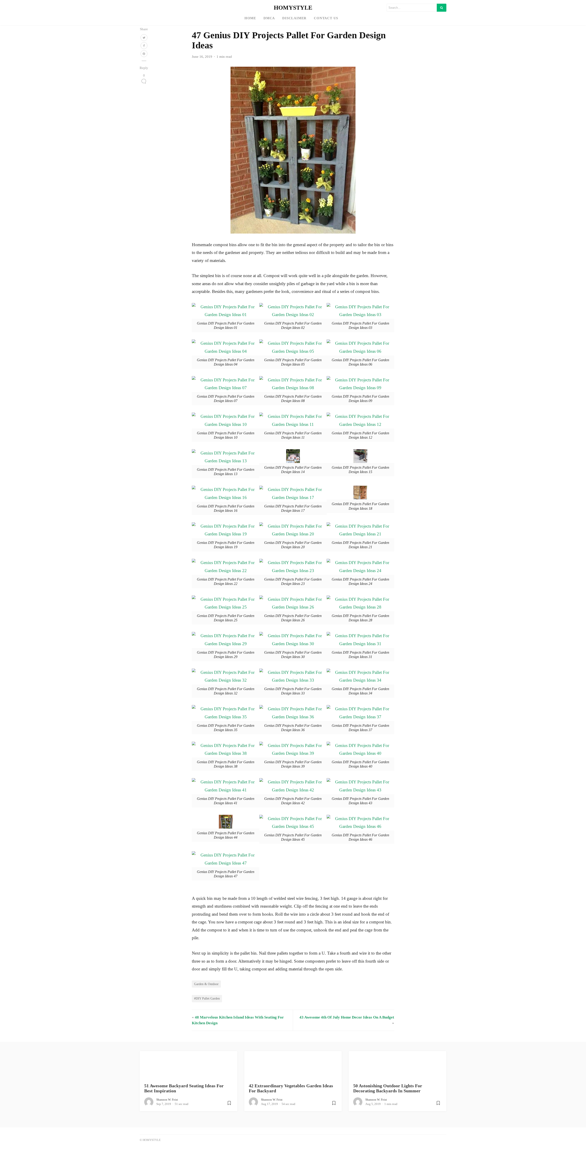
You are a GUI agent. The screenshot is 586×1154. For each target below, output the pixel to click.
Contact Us (326, 18)
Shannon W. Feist (167, 1099)
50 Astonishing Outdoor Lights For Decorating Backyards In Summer (387, 1088)
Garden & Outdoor (206, 984)
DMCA (269, 18)
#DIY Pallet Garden (207, 998)
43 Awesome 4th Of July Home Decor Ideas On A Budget (346, 1017)
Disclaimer (294, 18)
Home (250, 18)
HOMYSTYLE (293, 7)
